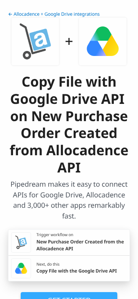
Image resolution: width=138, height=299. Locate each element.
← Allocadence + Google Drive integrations (54, 14)
